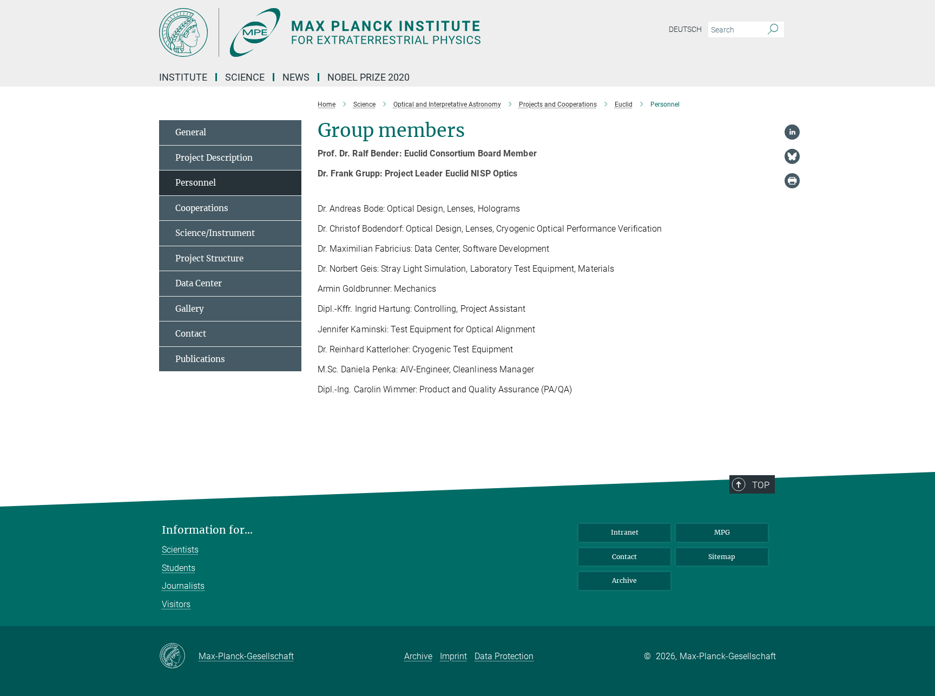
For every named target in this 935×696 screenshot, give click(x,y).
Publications (200, 359)
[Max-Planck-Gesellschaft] (179, 656)
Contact (190, 334)
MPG (722, 532)
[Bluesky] (792, 156)
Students (178, 568)
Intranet (624, 532)
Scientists (180, 549)
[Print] (792, 181)
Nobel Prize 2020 (368, 77)
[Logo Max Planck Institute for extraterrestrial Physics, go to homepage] (362, 32)
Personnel (195, 183)
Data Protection (504, 656)
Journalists (183, 586)
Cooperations (201, 208)
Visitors (176, 604)
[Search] (773, 29)
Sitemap (721, 557)
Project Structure (209, 258)
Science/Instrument (215, 233)
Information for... (207, 530)
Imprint (453, 656)
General (190, 132)
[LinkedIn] (792, 132)
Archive (624, 580)
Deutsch (685, 29)
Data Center (198, 283)
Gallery (189, 309)
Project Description (214, 158)
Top (760, 485)
